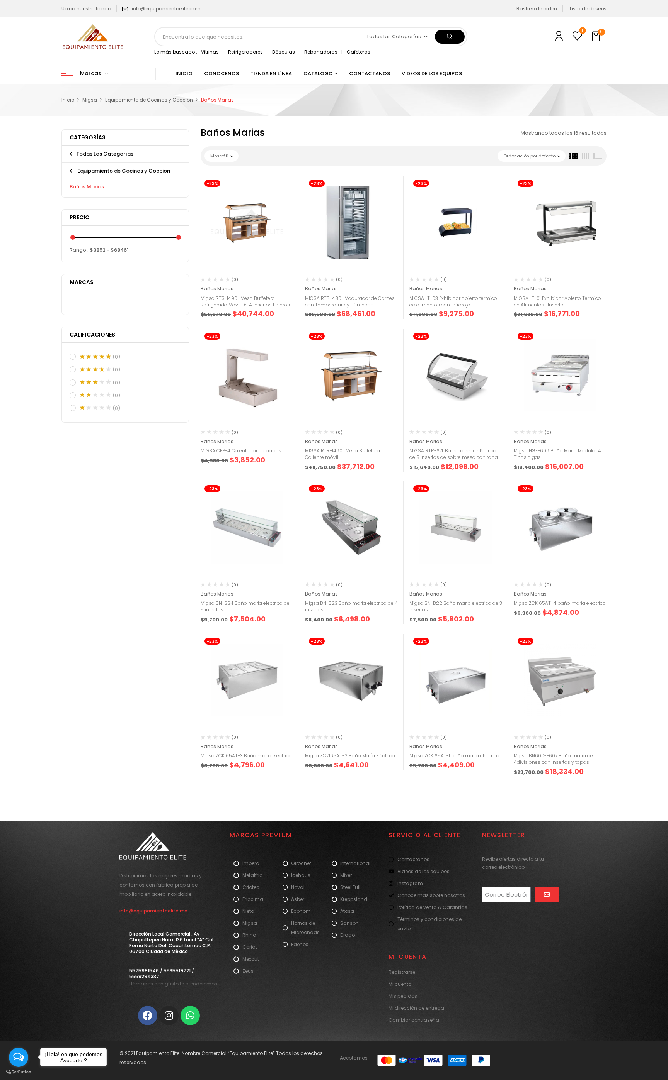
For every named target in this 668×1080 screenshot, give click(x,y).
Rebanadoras (320, 52)
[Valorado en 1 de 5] (95, 408)
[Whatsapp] (190, 1015)
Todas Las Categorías (104, 153)
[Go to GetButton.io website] (18, 1072)
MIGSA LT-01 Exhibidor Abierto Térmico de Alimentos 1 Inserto (557, 301)
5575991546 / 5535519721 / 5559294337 (161, 973)
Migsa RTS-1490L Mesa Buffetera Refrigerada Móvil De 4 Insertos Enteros (245, 301)
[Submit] (547, 894)
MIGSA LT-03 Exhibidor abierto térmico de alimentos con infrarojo (453, 301)
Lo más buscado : (175, 52)
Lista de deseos (588, 8)
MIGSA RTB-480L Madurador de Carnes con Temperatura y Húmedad (350, 301)
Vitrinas (210, 52)
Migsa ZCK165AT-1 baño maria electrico (454, 755)
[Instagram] (169, 1015)
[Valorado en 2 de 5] (95, 395)
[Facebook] (147, 1015)
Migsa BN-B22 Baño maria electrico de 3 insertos (455, 606)
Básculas (283, 52)
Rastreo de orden (536, 8)
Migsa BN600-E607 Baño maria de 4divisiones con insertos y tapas (553, 758)
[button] (597, 36)
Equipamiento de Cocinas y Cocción (149, 99)
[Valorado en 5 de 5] (95, 357)
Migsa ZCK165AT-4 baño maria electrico (560, 603)
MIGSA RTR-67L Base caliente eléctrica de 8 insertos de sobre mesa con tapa (453, 453)
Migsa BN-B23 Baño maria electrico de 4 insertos (351, 606)
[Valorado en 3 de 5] (95, 382)
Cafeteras (358, 52)
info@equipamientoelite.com (166, 8)
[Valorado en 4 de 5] (95, 369)
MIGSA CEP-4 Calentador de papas (241, 450)
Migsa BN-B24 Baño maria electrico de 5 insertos (245, 606)
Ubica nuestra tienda (86, 8)
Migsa (89, 99)
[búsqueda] (450, 37)
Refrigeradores (245, 52)
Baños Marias (87, 186)
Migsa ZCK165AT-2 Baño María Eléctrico (350, 755)
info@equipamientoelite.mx (153, 910)
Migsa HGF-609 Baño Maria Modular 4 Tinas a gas (557, 453)
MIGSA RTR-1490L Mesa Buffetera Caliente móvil (342, 453)
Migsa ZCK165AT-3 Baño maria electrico (246, 755)
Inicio (67, 99)
